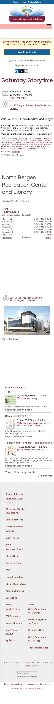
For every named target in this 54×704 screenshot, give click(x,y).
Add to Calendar (18, 98)
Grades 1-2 (31, 145)
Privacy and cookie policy (15, 684)
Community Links (14, 563)
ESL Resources (13, 616)
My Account (11, 640)
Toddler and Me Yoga (28, 443)
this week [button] (26, 237)
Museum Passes (14, 623)
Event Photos (12, 538)
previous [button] (7, 238)
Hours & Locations (15, 577)
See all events (45, 476)
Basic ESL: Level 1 (15, 416)
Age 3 (39, 147)
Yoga (8, 391)
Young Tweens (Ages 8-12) (23, 139)
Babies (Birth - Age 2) (21, 147)
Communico (45, 684)
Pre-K (7, 143)
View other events (27, 52)
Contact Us (11, 598)
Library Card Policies (16, 584)
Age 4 (33, 147)
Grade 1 (40, 145)
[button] (49, 26)
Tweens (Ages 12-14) (43, 139)
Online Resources (14, 520)
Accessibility (33, 684)
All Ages (19, 155)
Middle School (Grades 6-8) (22, 143)
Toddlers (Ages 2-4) (10, 141)
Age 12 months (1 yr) (35, 149)
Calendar (10, 531)
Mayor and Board (14, 549)
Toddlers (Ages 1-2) (28, 141)
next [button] (48, 238)
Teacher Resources (38, 648)
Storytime (16, 152)
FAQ (8, 570)
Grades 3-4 (21, 145)
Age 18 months (20, 149)
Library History (13, 556)
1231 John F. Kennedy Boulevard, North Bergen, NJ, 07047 (26, 299)
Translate (33, 676)
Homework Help (36, 630)
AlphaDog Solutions (32, 666)
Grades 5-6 (10, 145)
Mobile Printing (13, 609)
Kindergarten (39, 143)
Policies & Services (15, 591)
